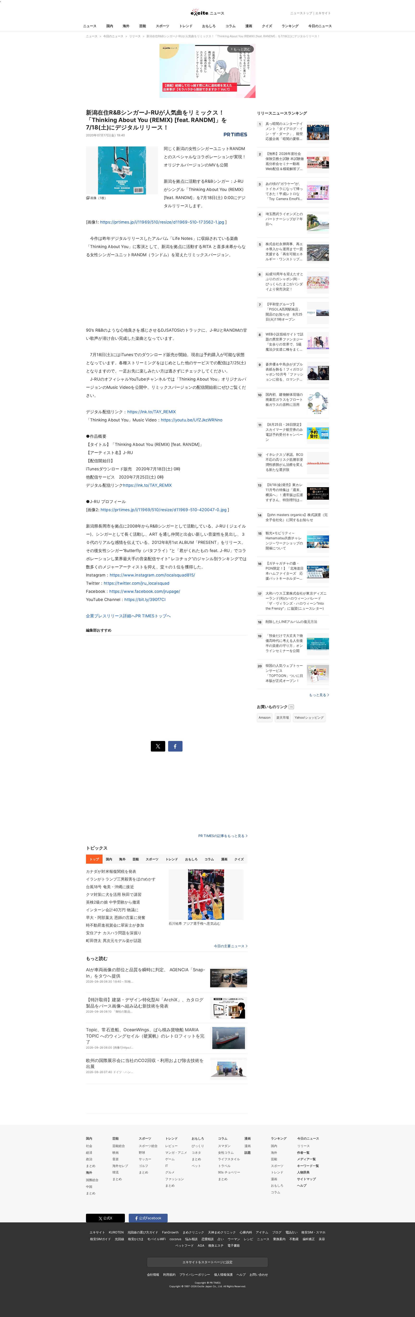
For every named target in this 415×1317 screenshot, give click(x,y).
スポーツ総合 (148, 1146)
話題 (247, 1152)
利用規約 (169, 1274)
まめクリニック (193, 1232)
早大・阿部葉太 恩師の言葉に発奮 (115, 917)
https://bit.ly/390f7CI (144, 599)
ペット (196, 1166)
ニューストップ (301, 13)
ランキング (290, 26)
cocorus (175, 1239)
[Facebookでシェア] (175, 746)
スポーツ (162, 26)
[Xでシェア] (158, 746)
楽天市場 (282, 717)
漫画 (248, 26)
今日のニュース (320, 26)
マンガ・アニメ (176, 1152)
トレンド (186, 26)
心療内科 (246, 1232)
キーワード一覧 (308, 1166)
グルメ (170, 1172)
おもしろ (209, 26)
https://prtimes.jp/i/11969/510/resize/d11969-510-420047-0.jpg (163, 509)
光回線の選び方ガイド (143, 1232)
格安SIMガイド (100, 1239)
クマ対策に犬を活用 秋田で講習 (113, 894)
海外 (126, 26)
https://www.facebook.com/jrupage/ (144, 591)
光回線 (119, 1239)
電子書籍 (233, 1245)
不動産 (294, 1239)
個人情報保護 (223, 1274)
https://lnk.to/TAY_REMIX (151, 411)
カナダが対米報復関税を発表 (111, 871)
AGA (201, 1245)
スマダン (224, 1146)
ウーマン (234, 1239)
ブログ (276, 1232)
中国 (89, 1187)
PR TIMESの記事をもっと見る (221, 836)
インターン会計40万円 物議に (112, 909)
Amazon (265, 717)
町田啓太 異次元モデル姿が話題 (113, 940)
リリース (303, 1146)
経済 (89, 1152)
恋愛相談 (207, 1239)
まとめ (90, 1166)
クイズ (267, 26)
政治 (89, 1159)
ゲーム (170, 1159)
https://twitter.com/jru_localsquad (137, 583)
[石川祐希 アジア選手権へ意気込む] (206, 894)
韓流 (115, 1172)
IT (166, 1166)
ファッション (174, 1179)
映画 (115, 1152)
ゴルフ (143, 1166)
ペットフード (184, 1245)
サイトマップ (306, 1179)
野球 (142, 1152)
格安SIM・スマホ (313, 1232)
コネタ (196, 1152)
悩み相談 (191, 1239)
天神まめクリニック (222, 1232)
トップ (94, 859)
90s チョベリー (229, 1172)
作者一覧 (303, 1152)
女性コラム (226, 1152)
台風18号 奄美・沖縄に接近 (110, 886)
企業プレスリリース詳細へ (110, 615)
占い (221, 1239)
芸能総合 (118, 1146)
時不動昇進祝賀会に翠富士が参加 (115, 925)
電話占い (291, 1232)
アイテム (262, 1232)
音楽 (115, 1159)
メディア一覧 (306, 1159)
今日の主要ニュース (229, 946)
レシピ (248, 1239)
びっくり (198, 1146)
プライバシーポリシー (194, 1274)
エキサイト (323, 13)
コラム (231, 26)
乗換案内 (279, 1239)
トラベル (224, 1166)
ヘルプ (301, 1185)
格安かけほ (135, 1239)
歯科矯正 (309, 1239)
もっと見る (317, 695)
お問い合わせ (259, 1274)
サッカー (145, 1159)
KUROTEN (116, 1232)
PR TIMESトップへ (153, 615)
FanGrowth (170, 1232)
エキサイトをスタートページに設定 (207, 1262)
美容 (322, 1239)
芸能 (142, 26)
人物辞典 (303, 1172)
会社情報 (153, 1274)
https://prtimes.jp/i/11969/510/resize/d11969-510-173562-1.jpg (162, 222)
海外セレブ (120, 1166)
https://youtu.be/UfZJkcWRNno (191, 420)
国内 (109, 26)
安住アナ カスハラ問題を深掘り (113, 932)
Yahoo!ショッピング (309, 717)
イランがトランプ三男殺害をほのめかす (121, 879)
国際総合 (92, 1180)
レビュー (171, 1146)
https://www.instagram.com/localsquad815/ (152, 575)
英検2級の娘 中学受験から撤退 (113, 902)
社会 (89, 1146)
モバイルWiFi (156, 1239)
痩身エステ (216, 1245)
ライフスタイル (229, 1159)
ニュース (90, 26)
